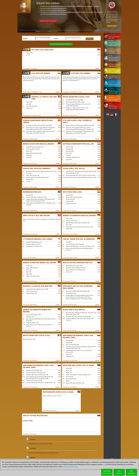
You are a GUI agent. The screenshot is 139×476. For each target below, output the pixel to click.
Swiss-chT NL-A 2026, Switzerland (36, 215)
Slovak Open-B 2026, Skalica (74, 310)
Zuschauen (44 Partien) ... (30, 163)
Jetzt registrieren (48, 21)
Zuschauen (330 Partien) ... (31, 210)
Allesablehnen (119, 472)
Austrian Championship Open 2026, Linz (78, 144)
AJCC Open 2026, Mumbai (40, 73)
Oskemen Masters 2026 (32, 192)
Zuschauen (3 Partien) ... (30, 257)
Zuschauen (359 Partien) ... (31, 139)
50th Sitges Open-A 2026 (72, 192)
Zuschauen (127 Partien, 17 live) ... (33, 92)
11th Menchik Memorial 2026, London (37, 239)
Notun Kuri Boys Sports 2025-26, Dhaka (58, 392)
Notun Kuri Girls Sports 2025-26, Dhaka (78, 365)
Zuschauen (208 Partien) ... (71, 257)
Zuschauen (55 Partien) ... (30, 187)
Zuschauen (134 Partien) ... (31, 234)
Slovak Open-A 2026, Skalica (74, 168)
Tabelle (97, 68)
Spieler (25, 38)
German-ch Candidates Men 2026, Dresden (79, 215)
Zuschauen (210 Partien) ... (31, 387)
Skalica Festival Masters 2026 (35, 416)
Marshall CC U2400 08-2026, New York (37, 286)
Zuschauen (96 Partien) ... (70, 139)
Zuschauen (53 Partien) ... (50, 410)
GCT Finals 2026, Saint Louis (42, 50)
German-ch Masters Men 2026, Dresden (38, 144)
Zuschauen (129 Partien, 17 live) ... (73, 92)
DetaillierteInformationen (107, 472)
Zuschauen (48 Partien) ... (30, 304)
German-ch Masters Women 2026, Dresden (39, 263)
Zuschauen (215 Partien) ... (71, 360)
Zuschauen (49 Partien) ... (70, 304)
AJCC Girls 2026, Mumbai (80, 73)
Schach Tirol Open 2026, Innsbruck (36, 168)
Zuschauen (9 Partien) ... (70, 281)
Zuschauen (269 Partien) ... (71, 115)
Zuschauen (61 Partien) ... (70, 387)
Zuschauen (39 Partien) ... (30, 360)
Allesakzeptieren (131, 472)
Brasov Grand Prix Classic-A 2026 (76, 97)
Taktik (32, 439)
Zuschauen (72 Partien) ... (70, 210)
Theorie (33, 448)
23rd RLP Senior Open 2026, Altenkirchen (79, 239)
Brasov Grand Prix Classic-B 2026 (36, 335)
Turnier (55, 38)
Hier (104, 464)
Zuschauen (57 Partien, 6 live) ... (32, 115)
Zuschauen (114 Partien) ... (31, 330)
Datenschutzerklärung (70, 467)
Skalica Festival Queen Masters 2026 (77, 263)
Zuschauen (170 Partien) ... (71, 234)
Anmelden (112, 26)
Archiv (32, 458)
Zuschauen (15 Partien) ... (30, 68)
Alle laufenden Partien (61, 44)
